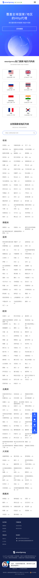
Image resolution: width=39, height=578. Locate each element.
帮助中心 (4, 538)
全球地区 (4, 531)
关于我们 (4, 541)
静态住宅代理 (18, 528)
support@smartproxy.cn (23, 538)
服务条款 (4, 544)
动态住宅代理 (18, 525)
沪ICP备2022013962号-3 (23, 572)
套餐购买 (4, 525)
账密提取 (4, 528)
